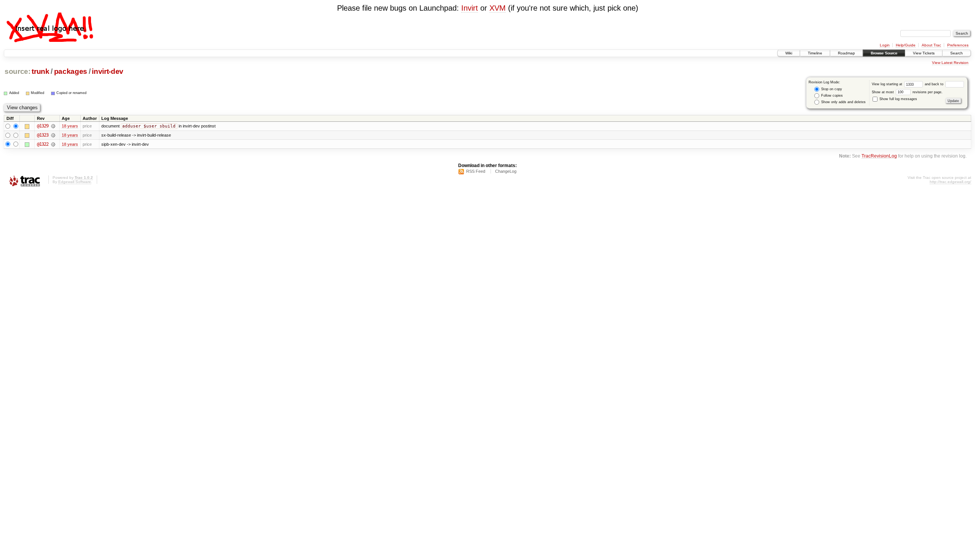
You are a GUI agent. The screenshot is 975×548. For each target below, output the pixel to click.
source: (17, 71)
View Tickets (924, 53)
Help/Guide (906, 45)
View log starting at (887, 84)
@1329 (42, 126)
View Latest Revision (950, 63)
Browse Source (884, 53)
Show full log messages (897, 99)
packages (70, 71)
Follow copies (831, 95)
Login (885, 45)
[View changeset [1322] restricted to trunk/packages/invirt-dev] (53, 144)
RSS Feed (475, 171)
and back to (935, 84)
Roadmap (846, 53)
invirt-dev (107, 71)
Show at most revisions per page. (907, 92)
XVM (497, 8)
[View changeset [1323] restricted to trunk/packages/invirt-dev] (53, 135)
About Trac (931, 45)
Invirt (469, 8)
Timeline (815, 53)
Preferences (958, 45)
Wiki (788, 53)
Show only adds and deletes (843, 102)
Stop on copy (831, 89)
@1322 (42, 144)
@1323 (42, 135)
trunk (40, 71)
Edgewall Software (74, 182)
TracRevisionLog (879, 155)
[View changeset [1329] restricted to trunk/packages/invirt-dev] (53, 126)
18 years (70, 126)
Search (956, 53)
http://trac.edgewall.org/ (950, 182)
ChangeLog (505, 171)
